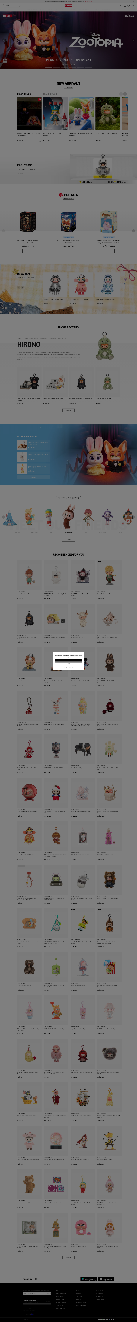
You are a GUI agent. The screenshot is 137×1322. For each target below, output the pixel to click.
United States (68, 660)
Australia (68, 663)
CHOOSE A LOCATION (68, 667)
